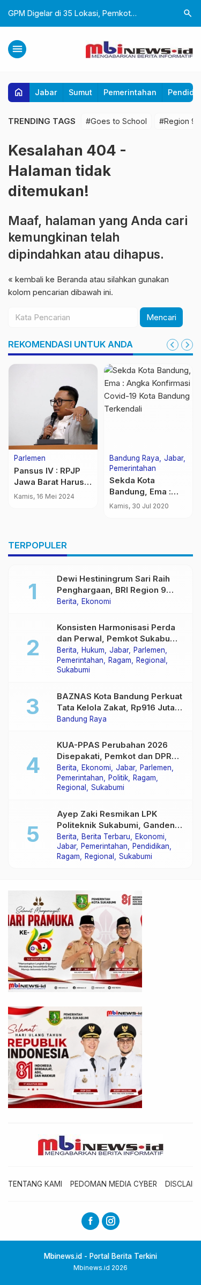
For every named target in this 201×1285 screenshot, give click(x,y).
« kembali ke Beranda (47, 279)
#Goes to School (116, 121)
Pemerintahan (130, 92)
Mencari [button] (161, 317)
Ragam (119, 660)
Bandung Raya (134, 458)
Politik (118, 778)
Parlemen (30, 458)
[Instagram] (111, 1221)
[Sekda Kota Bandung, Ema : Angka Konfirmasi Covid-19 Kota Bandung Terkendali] (148, 407)
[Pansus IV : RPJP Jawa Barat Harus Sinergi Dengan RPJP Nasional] (53, 407)
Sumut (80, 92)
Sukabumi (73, 670)
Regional (151, 660)
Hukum (93, 650)
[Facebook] (90, 1221)
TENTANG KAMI (35, 1184)
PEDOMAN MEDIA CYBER (113, 1184)
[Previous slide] (172, 345)
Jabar (46, 92)
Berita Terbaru (105, 837)
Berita (67, 602)
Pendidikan (150, 846)
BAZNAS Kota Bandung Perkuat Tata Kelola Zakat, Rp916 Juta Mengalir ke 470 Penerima (119, 707)
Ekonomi (96, 602)
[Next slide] (187, 345)
